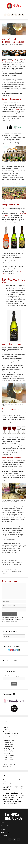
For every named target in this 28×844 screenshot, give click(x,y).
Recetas (5, 738)
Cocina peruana (8, 746)
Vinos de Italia (8, 757)
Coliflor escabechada (10, 569)
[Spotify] (22, 14)
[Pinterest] (12, 14)
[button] (25, 10)
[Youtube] (19, 14)
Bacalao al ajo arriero (16, 784)
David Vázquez (7, 780)
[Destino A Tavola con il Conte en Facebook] (14, 651)
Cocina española (9, 740)
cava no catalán (13, 564)
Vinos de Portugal (9, 759)
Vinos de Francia (9, 762)
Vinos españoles (12, 560)
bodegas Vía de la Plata (11, 562)
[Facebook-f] (5, 14)
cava (6, 564)
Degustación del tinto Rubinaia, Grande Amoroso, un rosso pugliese (13, 787)
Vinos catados (7, 753)
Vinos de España (9, 755)
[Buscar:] (14, 636)
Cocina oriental (8, 744)
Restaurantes (7, 766)
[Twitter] (8, 14)
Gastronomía (6, 731)
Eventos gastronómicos (11, 736)
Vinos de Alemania (9, 764)
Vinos (5, 560)
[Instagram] (15, 14)
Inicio (4, 725)
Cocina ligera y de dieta (11, 749)
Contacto (6, 729)
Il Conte (6, 727)
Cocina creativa (8, 751)
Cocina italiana (8, 742)
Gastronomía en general (11, 733)
